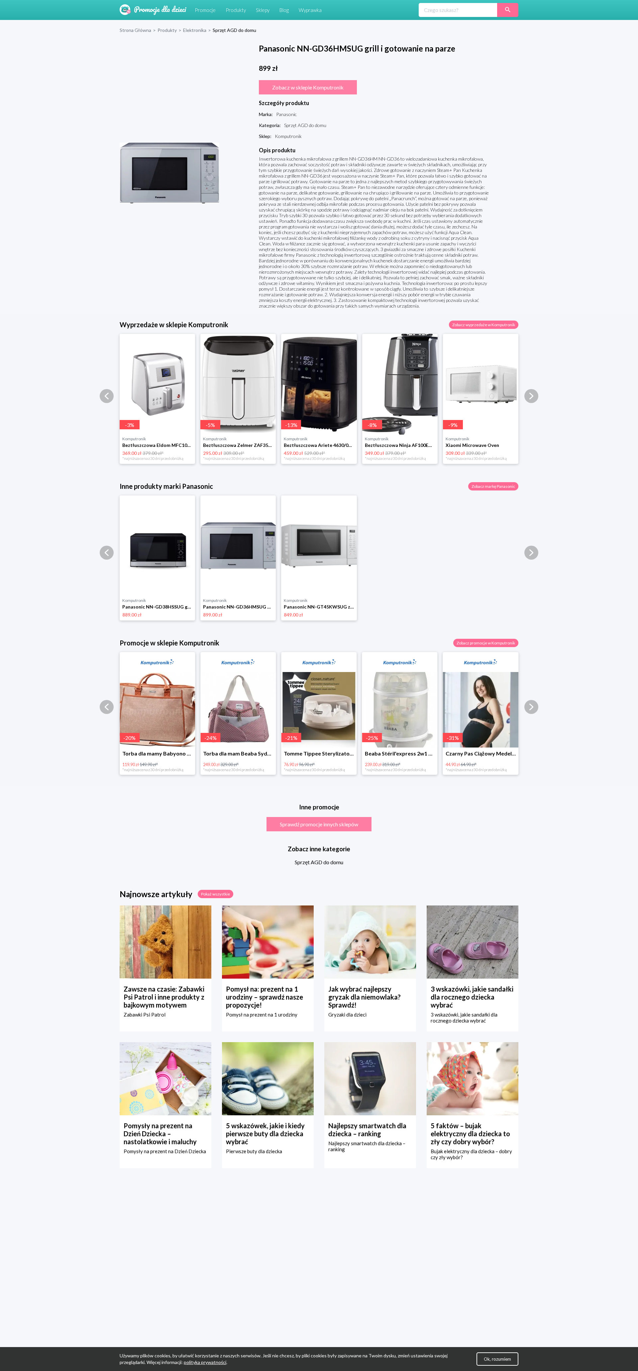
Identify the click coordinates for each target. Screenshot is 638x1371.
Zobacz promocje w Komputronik (486, 642)
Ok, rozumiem (497, 1359)
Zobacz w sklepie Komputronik (308, 87)
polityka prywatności (205, 1362)
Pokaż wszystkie (215, 893)
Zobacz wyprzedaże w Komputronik (483, 324)
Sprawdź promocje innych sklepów (319, 824)
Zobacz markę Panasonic (493, 486)
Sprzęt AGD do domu (319, 862)
